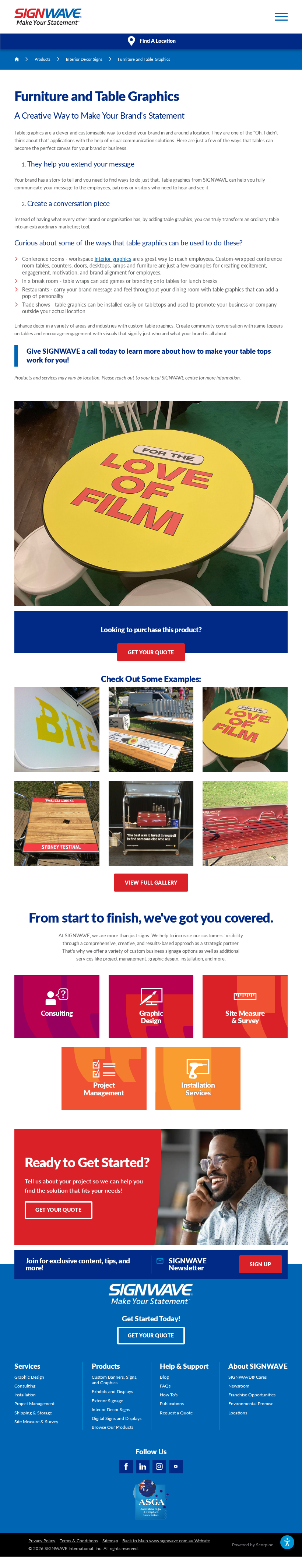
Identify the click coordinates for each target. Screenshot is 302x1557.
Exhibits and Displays (112, 1391)
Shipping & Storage (33, 1413)
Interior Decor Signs (84, 59)
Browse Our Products (112, 1427)
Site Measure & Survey (36, 1421)
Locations (237, 1413)
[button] (287, 1542)
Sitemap (110, 1540)
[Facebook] (126, 1466)
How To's (169, 1394)
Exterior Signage (107, 1400)
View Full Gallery (151, 882)
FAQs (165, 1386)
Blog (164, 1377)
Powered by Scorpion (253, 1544)
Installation (25, 1394)
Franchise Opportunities (251, 1394)
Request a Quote (176, 1413)
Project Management (34, 1403)
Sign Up (260, 1264)
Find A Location (158, 40)
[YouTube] (176, 1466)
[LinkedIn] (143, 1466)
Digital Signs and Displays (116, 1418)
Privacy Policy (41, 1540)
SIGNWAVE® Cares (247, 1377)
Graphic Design (29, 1377)
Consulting (24, 1386)
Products (43, 59)
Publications (172, 1403)
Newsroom (238, 1386)
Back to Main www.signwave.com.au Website (166, 1540)
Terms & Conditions (79, 1540)
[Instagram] (159, 1466)
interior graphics (113, 258)
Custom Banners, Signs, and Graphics (114, 1379)
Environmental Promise (250, 1403)
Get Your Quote (151, 652)
